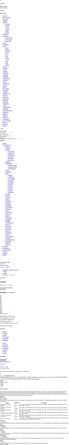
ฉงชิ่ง (6, 63)
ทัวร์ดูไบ (5, 87)
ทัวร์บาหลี (7, 194)
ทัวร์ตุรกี (5, 70)
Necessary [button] (2, 396)
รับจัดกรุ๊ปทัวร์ (6, 119)
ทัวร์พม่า (5, 43)
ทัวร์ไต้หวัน (5, 34)
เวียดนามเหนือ (8, 37)
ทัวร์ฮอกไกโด (11, 151)
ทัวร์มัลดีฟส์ (5, 76)
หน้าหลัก (5, 15)
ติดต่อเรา (5, 126)
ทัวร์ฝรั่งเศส (5, 109)
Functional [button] (2, 420)
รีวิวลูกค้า (5, 122)
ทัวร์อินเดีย (5, 75)
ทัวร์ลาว (5, 81)
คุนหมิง (7, 53)
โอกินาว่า (7, 29)
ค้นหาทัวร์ (2, 140)
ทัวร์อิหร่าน (5, 102)
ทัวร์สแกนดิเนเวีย (7, 107)
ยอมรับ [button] (1, 380)
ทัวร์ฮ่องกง (5, 21)
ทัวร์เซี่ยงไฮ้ (10, 177)
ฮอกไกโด (7, 24)
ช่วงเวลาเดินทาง (4, 134)
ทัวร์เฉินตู (10, 185)
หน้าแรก (5, 143)
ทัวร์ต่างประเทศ (6, 17)
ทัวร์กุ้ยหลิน (10, 182)
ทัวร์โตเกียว (11, 158)
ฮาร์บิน (7, 59)
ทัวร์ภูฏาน (5, 85)
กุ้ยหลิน (7, 58)
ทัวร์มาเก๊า (5, 95)
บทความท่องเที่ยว (7, 120)
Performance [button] (2, 425)
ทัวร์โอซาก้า (11, 153)
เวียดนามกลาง (8, 39)
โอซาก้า (7, 26)
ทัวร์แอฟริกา (6, 97)
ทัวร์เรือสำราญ (6, 93)
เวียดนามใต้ (8, 41)
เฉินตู (6, 61)
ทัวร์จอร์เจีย (5, 100)
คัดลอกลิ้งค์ (3, 289)
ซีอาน (6, 54)
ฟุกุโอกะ (7, 32)
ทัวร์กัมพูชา (5, 80)
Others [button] (1, 440)
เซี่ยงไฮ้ (7, 49)
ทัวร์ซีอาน (10, 189)
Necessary (4, 397)
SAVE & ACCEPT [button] (4, 444)
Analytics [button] (2, 430)
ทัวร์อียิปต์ (5, 92)
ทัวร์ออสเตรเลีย (6, 78)
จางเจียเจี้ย (7, 51)
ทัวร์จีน (4, 46)
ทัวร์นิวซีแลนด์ (6, 83)
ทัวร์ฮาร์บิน (10, 183)
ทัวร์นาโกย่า (11, 156)
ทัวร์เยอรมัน (5, 112)
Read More (37, 379)
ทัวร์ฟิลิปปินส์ (6, 103)
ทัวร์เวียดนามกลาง (12, 167)
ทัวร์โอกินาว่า (11, 155)
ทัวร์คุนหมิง (11, 180)
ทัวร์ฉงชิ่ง (10, 187)
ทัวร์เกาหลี (5, 19)
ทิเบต (6, 56)
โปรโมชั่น (5, 117)
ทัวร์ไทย (5, 105)
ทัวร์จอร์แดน (6, 90)
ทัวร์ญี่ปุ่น (5, 22)
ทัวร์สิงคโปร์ (5, 44)
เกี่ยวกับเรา (5, 124)
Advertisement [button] (3, 435)
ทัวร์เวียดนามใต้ (12, 168)
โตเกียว (7, 31)
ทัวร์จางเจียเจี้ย (11, 178)
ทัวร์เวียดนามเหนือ (12, 165)
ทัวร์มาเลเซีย (6, 88)
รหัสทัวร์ (4, 138)
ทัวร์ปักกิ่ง (10, 175)
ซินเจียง (7, 65)
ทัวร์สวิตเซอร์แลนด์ (7, 110)
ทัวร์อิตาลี (5, 114)
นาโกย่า (7, 27)
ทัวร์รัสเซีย (5, 71)
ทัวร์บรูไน (5, 66)
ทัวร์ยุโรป (6, 73)
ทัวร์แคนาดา (6, 98)
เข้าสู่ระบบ (26, 371)
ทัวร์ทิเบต (10, 190)
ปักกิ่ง (6, 48)
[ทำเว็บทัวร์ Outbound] (9, 375)
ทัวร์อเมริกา (5, 68)
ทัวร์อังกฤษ (5, 115)
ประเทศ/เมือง (3, 131)
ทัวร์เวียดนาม (6, 36)
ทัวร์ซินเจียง (11, 192)
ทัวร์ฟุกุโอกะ (11, 160)
